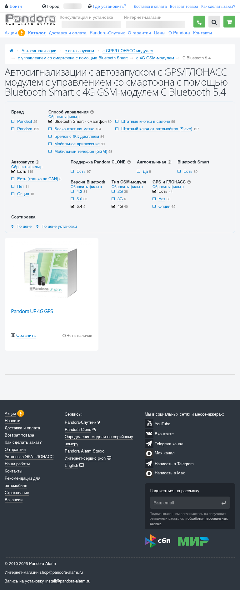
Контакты (202, 32)
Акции (11, 32)
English (71, 465)
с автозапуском (79, 50)
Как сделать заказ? (218, 6)
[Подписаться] (223, 503)
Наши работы (17, 464)
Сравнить (26, 335)
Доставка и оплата (150, 6)
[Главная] (11, 50)
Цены (159, 32)
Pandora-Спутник (107, 32)
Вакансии (13, 499)
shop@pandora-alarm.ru (61, 572)
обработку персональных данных (189, 520)
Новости (12, 420)
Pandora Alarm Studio (84, 451)
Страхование (17, 492)
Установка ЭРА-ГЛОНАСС (29, 456)
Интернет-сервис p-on (85, 458)
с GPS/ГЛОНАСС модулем (127, 50)
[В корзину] (229, 22)
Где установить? (109, 6)
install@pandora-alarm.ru (67, 581)
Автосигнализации (39, 50)
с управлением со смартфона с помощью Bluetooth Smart (73, 58)
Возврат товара (184, 6)
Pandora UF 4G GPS (32, 311)
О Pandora (179, 32)
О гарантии (139, 32)
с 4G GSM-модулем (155, 58)
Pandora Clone (78, 429)
